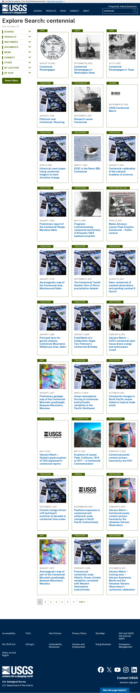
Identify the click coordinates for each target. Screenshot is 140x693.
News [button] (7, 52)
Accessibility (8, 633)
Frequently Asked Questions (122, 6)
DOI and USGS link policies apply (126, 636)
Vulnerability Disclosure (55, 645)
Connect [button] (9, 57)
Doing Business (103, 644)
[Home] (14, 13)
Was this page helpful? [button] (115, 690)
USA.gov (30, 644)
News (63, 11)
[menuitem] (38, 9)
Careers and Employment (78, 645)
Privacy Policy (79, 633)
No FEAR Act (8, 644)
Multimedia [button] (11, 42)
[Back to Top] (130, 683)
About (86, 11)
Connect (74, 11)
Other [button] (8, 62)
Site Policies (55, 633)
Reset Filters (11, 80)
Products (51, 11)
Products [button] (10, 37)
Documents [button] (11, 47)
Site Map (100, 633)
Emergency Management (125, 645)
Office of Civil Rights (9, 654)
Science (38, 11)
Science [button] (9, 31)
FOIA (28, 633)
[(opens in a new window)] (100, 669)
